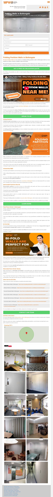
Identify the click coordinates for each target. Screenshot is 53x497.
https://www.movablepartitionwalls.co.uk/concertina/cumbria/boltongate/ (31, 301)
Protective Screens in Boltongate (10, 495)
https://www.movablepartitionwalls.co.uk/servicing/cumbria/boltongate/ (34, 298)
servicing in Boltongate (23, 106)
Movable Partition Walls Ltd (9, 59)
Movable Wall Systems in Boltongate (11, 486)
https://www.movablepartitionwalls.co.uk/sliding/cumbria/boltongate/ (31, 287)
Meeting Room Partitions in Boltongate (12, 487)
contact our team (26, 312)
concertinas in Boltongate (27, 180)
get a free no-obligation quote (26, 68)
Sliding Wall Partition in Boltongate (11, 489)
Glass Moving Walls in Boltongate (11, 492)
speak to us (26, 116)
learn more (26, 204)
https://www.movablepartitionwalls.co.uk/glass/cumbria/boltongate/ (32, 294)
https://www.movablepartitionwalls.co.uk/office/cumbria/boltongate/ (32, 284)
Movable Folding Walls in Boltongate (11, 490)
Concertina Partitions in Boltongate (11, 494)
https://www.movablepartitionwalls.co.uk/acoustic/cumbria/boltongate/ (34, 291)
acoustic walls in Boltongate (26, 197)
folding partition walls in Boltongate (22, 317)
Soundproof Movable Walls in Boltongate (12, 491)
